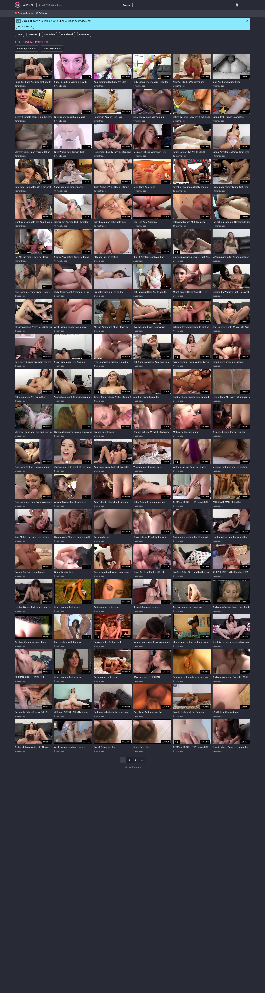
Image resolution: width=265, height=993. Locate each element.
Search (126, 5)
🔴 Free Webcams (24, 13)
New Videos (49, 34)
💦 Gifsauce (41, 13)
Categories (84, 34)
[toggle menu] (229, 5)
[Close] (247, 20)
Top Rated (33, 34)
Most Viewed (67, 34)
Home (19, 34)
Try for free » (25, 26)
